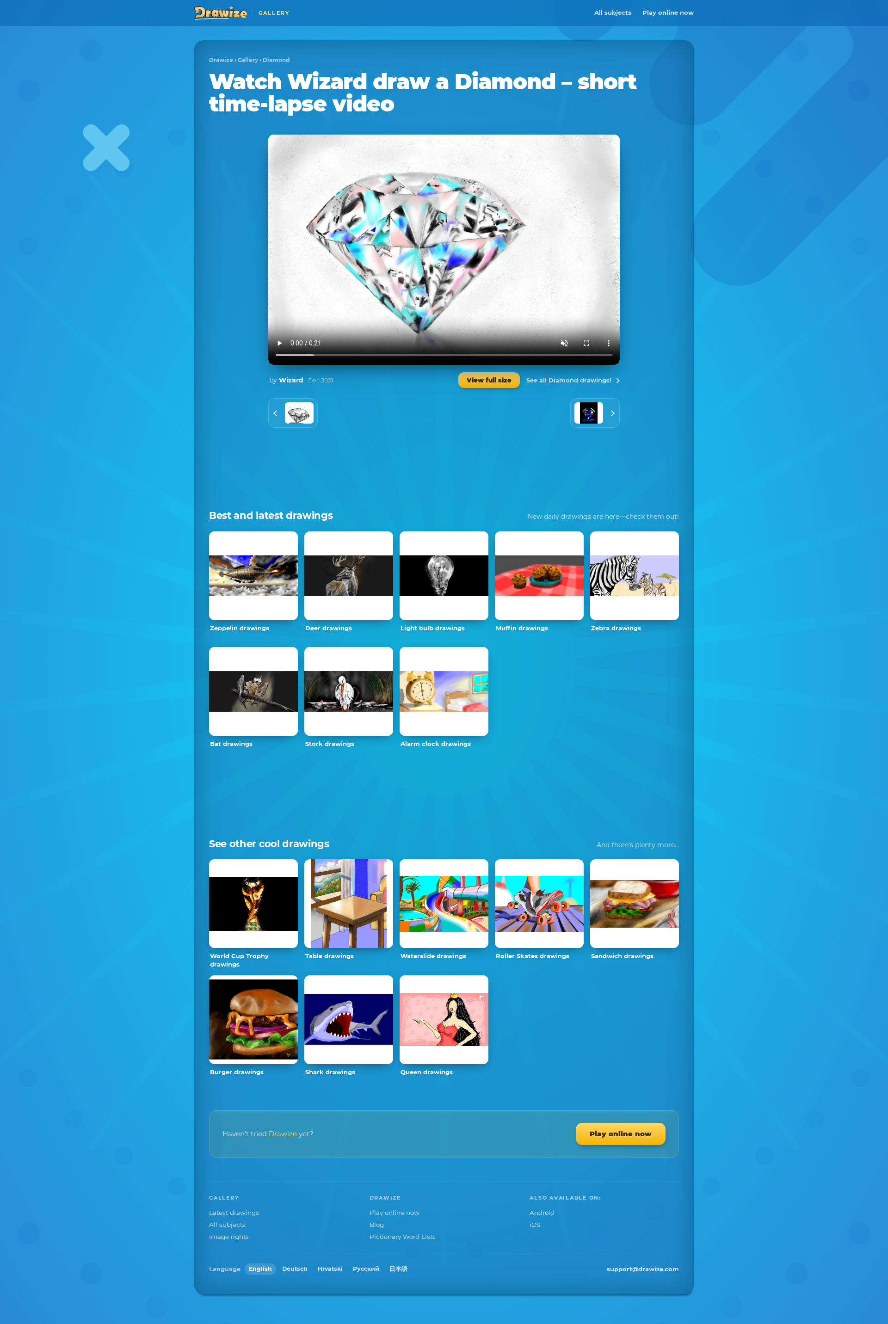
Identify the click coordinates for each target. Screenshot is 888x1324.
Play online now (668, 12)
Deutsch (295, 1268)
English (260, 1268)
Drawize (221, 59)
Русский (366, 1268)
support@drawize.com (643, 1269)
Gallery (248, 59)
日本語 (398, 1268)
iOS (535, 1224)
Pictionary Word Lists (403, 1236)
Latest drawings (234, 1212)
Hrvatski (330, 1268)
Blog (377, 1224)
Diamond (276, 59)
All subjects (612, 12)
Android (542, 1212)
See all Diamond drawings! (568, 380)
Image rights (229, 1236)
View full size (489, 380)
